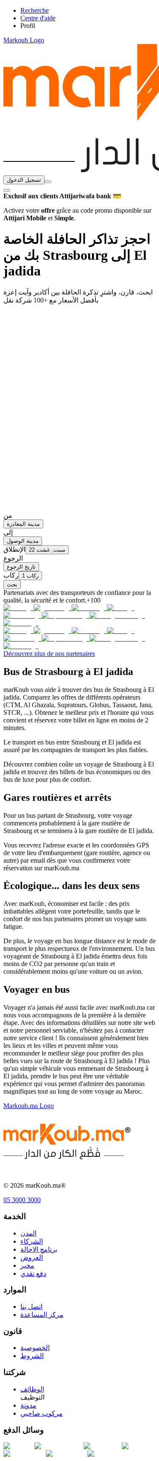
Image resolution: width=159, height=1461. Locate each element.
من (7, 515)
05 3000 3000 (22, 1199)
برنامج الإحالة (38, 1249)
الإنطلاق (14, 549)
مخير (27, 1265)
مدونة (28, 1405)
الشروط (32, 1355)
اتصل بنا (31, 1306)
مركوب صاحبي (41, 1413)
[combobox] (48, 182)
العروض (31, 1257)
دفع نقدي (33, 1273)
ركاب (11, 575)
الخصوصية (35, 1347)
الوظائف (32, 1389)
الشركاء (31, 1241)
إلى (8, 532)
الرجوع (13, 558)
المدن (28, 1233)
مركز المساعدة (42, 1314)
